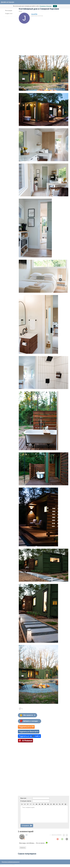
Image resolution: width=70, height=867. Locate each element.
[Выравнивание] (62, 804)
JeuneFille (34, 14)
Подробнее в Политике (45, 6)
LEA (26, 835)
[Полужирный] (27, 804)
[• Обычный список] (36, 804)
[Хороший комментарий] (62, 839)
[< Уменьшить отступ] (42, 804)
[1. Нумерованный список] (39, 804)
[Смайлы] (65, 804)
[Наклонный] (30, 804)
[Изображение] (48, 804)
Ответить (22, 847)
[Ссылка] (56, 804)
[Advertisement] (43, 36)
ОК (55, 6)
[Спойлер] (59, 804)
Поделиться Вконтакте (28, 731)
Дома (20, 11)
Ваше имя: (23, 798)
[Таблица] (53, 804)
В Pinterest (27, 740)
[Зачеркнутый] (33, 804)
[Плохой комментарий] (58, 839)
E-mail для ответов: (25, 801)
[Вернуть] (24, 804)
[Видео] (51, 804)
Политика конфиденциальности (10, 862)
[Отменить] (21, 804)
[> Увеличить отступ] (45, 804)
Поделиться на (29, 736)
